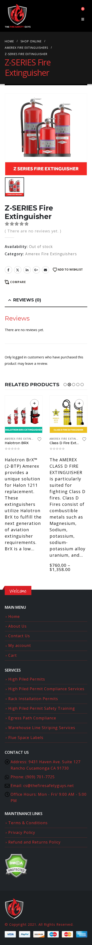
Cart (12, 655)
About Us (17, 626)
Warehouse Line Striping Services (41, 727)
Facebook (8, 270)
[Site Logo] (18, 16)
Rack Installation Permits (33, 698)
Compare (18, 282)
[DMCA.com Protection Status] (16, 865)
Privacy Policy (21, 832)
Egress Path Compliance (32, 718)
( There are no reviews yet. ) (33, 231)
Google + (36, 270)
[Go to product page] (23, 414)
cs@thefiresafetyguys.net (48, 785)
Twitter (17, 270)
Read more (34, 403)
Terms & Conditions (28, 822)
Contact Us (19, 635)
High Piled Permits (26, 679)
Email (45, 270)
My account (19, 645)
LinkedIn (27, 270)
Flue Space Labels (25, 737)
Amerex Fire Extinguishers (51, 253)
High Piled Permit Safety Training (41, 708)
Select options (79, 403)
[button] (82, 19)
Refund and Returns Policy (34, 842)
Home (14, 616)
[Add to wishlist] (39, 439)
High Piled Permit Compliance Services (46, 688)
